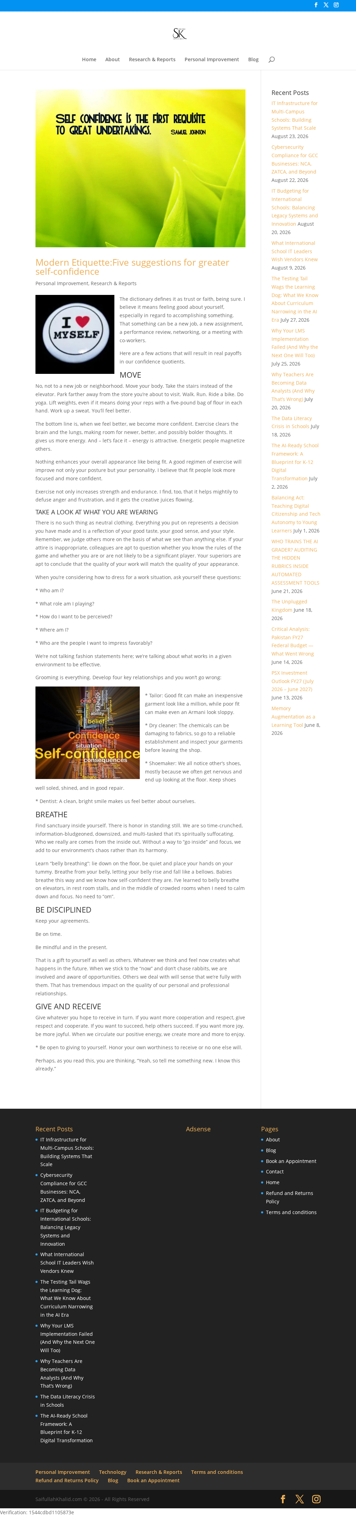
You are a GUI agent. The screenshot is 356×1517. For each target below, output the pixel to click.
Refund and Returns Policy (67, 1480)
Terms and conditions (291, 1212)
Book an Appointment (291, 1161)
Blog (253, 60)
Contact (275, 1171)
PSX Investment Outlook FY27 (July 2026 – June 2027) (293, 681)
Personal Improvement (212, 60)
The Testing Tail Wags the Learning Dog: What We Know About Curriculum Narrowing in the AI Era (66, 1298)
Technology (113, 1472)
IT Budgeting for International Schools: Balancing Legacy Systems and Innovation (295, 207)
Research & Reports (152, 60)
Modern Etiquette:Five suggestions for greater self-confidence (132, 267)
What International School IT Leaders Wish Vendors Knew (295, 251)
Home (89, 60)
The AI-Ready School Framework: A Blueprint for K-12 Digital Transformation (295, 462)
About (112, 60)
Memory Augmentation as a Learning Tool (293, 716)
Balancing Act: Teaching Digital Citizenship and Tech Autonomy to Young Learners (296, 514)
